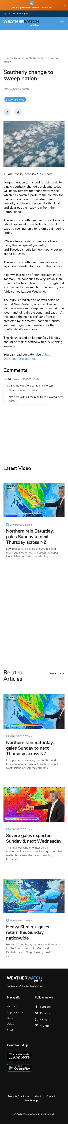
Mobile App (31, 1100)
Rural (10, 1030)
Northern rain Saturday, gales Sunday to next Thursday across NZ (30, 536)
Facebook (45, 1007)
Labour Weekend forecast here (27, 356)
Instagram (45, 1019)
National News (15, 100)
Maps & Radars (15, 1012)
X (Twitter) (45, 1013)
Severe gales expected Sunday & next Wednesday (33, 838)
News (17, 58)
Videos (10, 1024)
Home (7, 58)
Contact (50, 1096)
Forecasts (12, 1006)
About (37, 1096)
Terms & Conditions (18, 1096)
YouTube (44, 1025)
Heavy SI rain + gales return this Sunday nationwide (27, 932)
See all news (57, 673)
